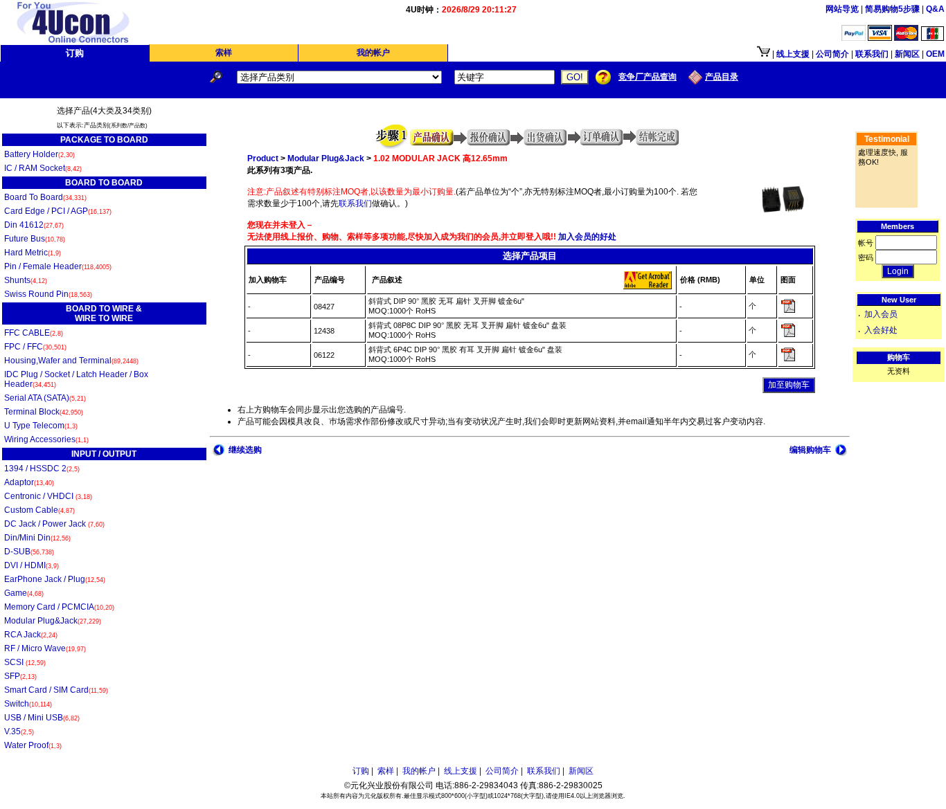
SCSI (25, 662)
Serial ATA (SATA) (45, 398)
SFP (20, 676)
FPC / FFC (35, 347)
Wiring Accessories (46, 439)
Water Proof (33, 745)
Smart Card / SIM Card (56, 690)
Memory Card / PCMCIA (59, 607)
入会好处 (881, 330)
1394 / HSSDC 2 (42, 468)
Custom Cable (39, 510)
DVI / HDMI (31, 565)
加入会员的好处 (586, 237)
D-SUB (29, 551)
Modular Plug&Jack (52, 621)
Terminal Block (43, 412)
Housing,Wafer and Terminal (71, 360)
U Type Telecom (41, 425)
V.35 (19, 731)
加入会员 (881, 314)
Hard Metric (32, 252)
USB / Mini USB (42, 717)
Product (262, 158)
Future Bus (34, 239)
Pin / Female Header (57, 266)
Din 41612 (34, 225)
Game (24, 593)
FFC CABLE (33, 333)
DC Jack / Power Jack (54, 524)
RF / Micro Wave (45, 648)
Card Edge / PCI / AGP (57, 211)
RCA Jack (30, 634)
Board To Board (45, 197)
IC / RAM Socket (43, 168)
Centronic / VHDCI (48, 496)
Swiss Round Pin (48, 294)
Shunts (25, 280)
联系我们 (355, 203)
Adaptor (29, 482)
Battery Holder (39, 154)
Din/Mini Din (37, 538)
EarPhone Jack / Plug (54, 579)
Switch (28, 704)
